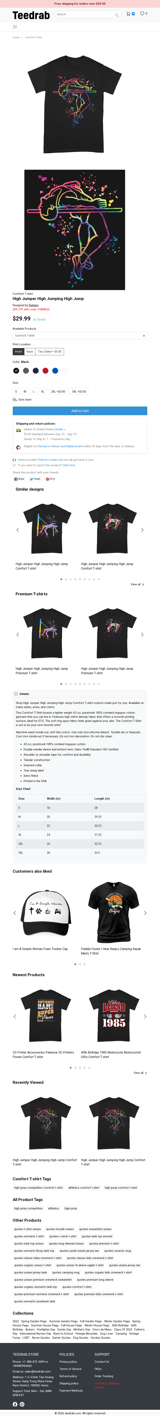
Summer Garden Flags (63, 1321)
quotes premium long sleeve (95, 1279)
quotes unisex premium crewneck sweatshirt (43, 1279)
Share (20, 478)
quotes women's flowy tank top (34, 1251)
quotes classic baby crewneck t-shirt (37, 1258)
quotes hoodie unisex (60, 1229)
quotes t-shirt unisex (27, 1229)
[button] (61, 579)
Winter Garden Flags (117, 1321)
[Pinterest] (22, 1404)
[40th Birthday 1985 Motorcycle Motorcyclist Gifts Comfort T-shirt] (114, 1015)
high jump (71, 1208)
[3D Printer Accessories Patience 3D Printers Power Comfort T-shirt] (46, 1015)
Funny (16, 1337)
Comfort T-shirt (33, 37)
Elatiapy (34, 305)
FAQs (98, 1369)
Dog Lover (106, 1333)
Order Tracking (104, 1376)
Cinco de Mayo (102, 1329)
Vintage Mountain (86, 1333)
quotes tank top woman (97, 1236)
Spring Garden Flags (34, 1321)
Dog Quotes (80, 1337)
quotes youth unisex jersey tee (79, 1251)
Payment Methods (71, 1390)
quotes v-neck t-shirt (62, 1236)
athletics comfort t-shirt (83, 1187)
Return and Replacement (67, 446)
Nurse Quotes (41, 1337)
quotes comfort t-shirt (77, 1287)
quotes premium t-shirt (104, 1243)
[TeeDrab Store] (31, 15)
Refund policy (68, 1376)
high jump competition (28, 1208)
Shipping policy (69, 1383)
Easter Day (64, 1329)
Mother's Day (82, 1329)
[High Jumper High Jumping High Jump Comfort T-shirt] (47, 528)
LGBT (26, 1337)
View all (136, 584)
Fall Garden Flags (91, 1321)
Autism (30, 1329)
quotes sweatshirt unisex (95, 1229)
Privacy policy (68, 1361)
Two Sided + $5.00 (49, 351)
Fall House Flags (71, 1325)
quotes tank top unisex (29, 1243)
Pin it (52, 478)
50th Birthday (120, 1325)
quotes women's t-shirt (29, 1236)
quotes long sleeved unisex (66, 1243)
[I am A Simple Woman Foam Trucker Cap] (46, 912)
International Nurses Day (35, 1333)
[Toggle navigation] (15, 26)
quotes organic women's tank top (35, 1287)
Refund (42, 446)
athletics (53, 1208)
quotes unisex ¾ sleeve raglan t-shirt (80, 1265)
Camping (121, 1333)
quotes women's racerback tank (34, 1301)
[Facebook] (16, 1404)
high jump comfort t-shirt (121, 1187)
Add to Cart (80, 411)
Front (18, 351)
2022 (16, 1321)
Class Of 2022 (123, 1329)
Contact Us (102, 1361)
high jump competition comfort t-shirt (38, 1187)
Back (30, 351)
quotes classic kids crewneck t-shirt (90, 1258)
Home (16, 37)
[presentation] (20, 530)
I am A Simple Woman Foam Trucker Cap (40, 949)
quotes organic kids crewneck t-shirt (108, 1272)
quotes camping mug (65, 1272)
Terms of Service (71, 1369)
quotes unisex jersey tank (30, 1272)
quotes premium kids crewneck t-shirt (98, 1294)
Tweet (36, 478)
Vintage (134, 1333)
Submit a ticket (48, 460)
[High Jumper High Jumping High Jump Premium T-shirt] (47, 633)
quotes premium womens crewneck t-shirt (41, 1294)
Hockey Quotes (100, 1337)
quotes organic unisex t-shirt (32, 1265)
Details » (60, 429)
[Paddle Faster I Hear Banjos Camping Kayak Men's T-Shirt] (114, 912)
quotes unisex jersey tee (124, 1265)
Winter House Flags (96, 1325)
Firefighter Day (46, 1329)
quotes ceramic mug (117, 1251)
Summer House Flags (45, 1325)
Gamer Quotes (61, 1337)
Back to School (63, 1333)
